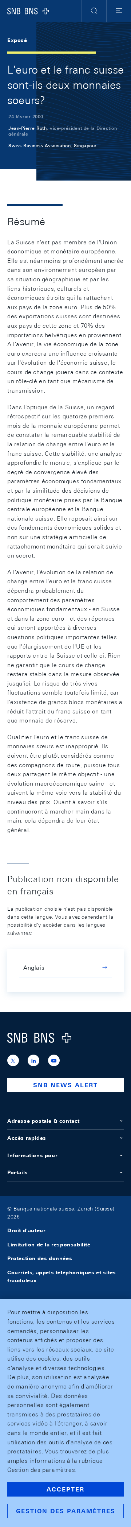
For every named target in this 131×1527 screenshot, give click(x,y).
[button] (94, 11)
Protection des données (39, 1258)
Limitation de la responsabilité (49, 1244)
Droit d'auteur (26, 1230)
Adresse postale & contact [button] (43, 1121)
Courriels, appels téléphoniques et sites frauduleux (61, 1276)
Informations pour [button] (32, 1155)
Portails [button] (17, 1172)
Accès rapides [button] (26, 1138)
